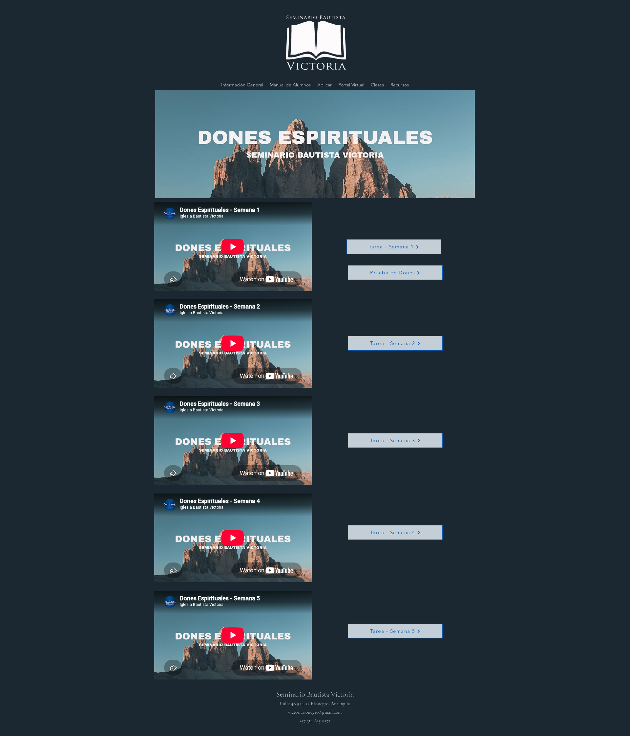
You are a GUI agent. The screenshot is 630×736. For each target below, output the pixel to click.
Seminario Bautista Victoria (315, 707)
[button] (377, 85)
